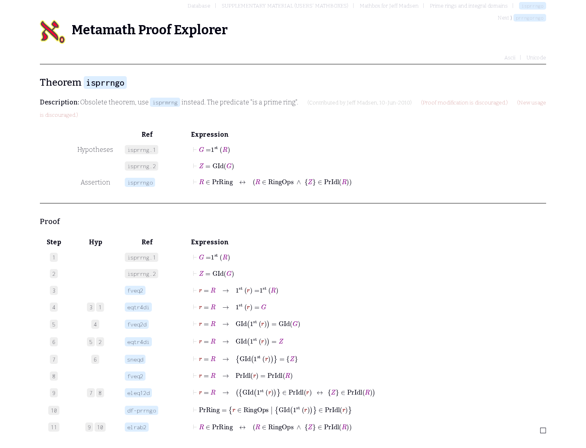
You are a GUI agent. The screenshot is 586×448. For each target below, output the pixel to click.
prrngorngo (530, 17)
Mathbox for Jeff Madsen (389, 6)
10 (100, 427)
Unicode (536, 58)
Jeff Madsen (362, 103)
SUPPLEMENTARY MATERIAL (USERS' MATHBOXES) (285, 6)
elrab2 (136, 427)
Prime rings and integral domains (469, 6)
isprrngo (532, 5)
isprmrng (165, 102)
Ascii (509, 58)
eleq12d (138, 392)
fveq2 (135, 290)
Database (198, 6)
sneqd (135, 359)
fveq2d (136, 324)
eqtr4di (138, 307)
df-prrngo (141, 410)
